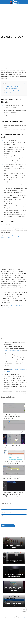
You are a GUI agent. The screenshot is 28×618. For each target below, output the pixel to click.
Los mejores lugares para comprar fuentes (7, 392)
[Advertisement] (14, 20)
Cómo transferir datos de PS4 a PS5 (20, 392)
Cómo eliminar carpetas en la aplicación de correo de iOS (12, 236)
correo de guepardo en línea (12, 350)
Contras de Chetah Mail (12, 88)
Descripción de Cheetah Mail (13, 90)
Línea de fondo (9, 93)
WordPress (22, 617)
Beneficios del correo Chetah (13, 86)
